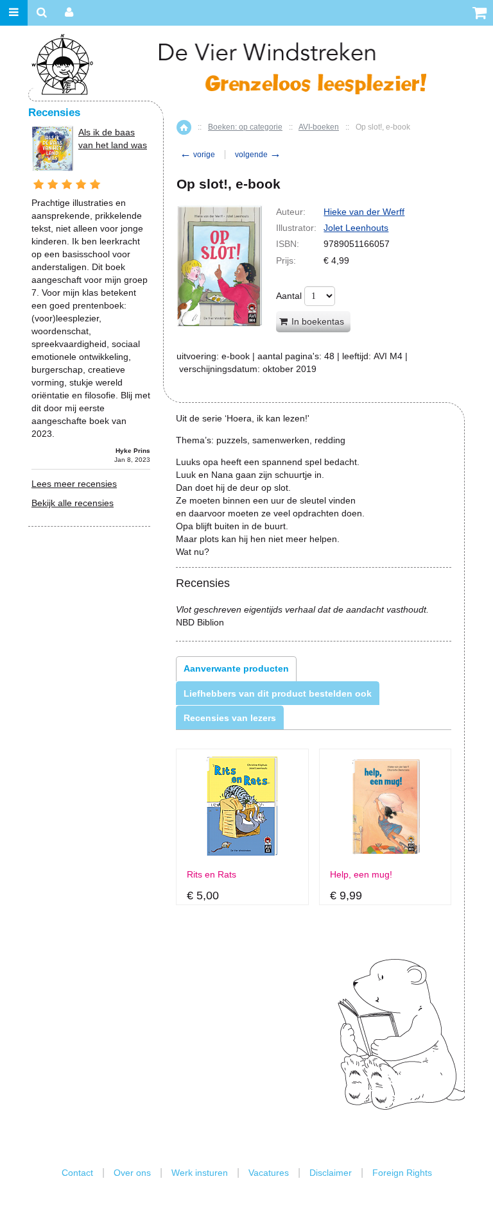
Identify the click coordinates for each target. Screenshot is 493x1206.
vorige (197, 154)
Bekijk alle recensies (72, 503)
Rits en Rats (211, 874)
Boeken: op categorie (245, 127)
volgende (258, 154)
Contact (77, 1173)
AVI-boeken (318, 127)
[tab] (236, 668)
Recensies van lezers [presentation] (230, 718)
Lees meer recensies (74, 484)
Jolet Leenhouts (356, 228)
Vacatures (268, 1173)
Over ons (132, 1173)
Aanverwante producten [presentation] (236, 668)
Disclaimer (330, 1173)
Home (184, 127)
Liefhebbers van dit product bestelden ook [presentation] (278, 693)
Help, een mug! (361, 874)
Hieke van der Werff (364, 212)
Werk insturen (199, 1173)
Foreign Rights (402, 1173)
